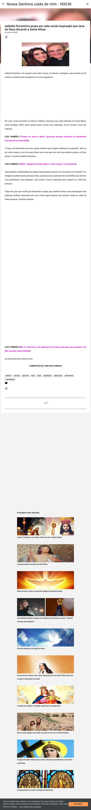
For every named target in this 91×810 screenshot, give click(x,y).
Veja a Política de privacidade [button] (30, 807)
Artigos (17, 375)
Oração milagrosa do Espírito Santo (31, 648)
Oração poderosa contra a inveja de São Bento (35, 790)
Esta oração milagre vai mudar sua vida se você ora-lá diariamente (43, 733)
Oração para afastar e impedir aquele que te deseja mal (38, 706)
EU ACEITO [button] (78, 804)
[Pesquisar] (87, 4)
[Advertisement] (45, 99)
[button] (6, 37)
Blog (33, 375)
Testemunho (10, 379)
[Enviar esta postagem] (6, 384)
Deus (39, 375)
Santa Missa (69, 375)
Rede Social (58, 375)
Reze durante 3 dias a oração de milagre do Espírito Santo (39, 591)
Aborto (8, 375)
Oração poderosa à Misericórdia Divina (32, 564)
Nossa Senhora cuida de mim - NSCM (39, 4)
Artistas (26, 375)
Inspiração (47, 375)
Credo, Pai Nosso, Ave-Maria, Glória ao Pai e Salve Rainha (39, 537)
